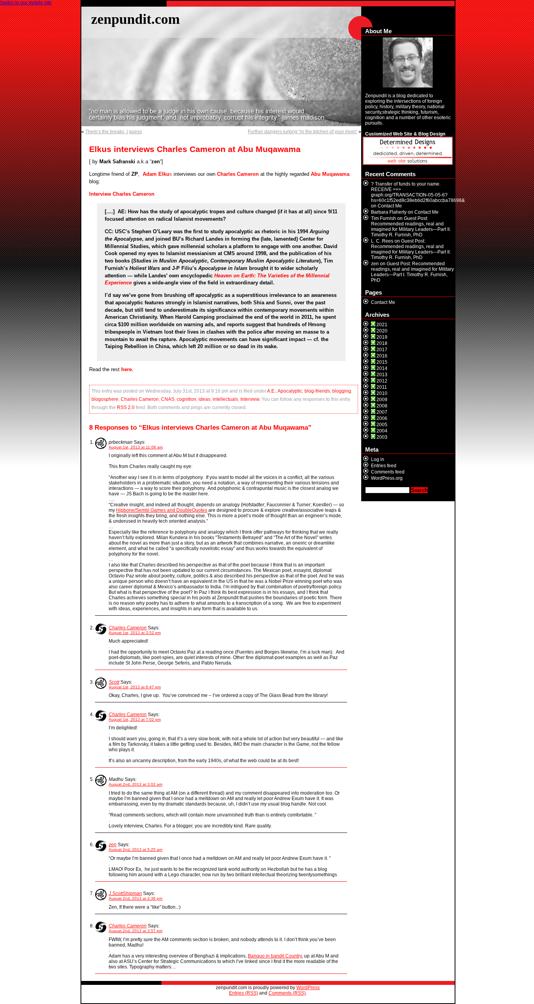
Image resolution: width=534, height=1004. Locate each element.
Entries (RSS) (243, 993)
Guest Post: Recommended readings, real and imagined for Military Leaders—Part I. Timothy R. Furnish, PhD (412, 272)
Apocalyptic (290, 391)
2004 (381, 431)
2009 (381, 399)
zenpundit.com (135, 19)
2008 (381, 406)
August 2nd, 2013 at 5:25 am (135, 849)
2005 (381, 424)
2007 (381, 412)
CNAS (167, 399)
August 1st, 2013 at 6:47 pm (135, 687)
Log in (377, 459)
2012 (381, 381)
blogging (341, 391)
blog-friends (317, 391)
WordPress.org (387, 478)
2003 (381, 437)
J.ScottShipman (125, 893)
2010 (381, 393)
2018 (381, 343)
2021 (381, 324)
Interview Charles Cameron (121, 194)
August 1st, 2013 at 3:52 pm (135, 633)
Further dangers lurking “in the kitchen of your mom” (302, 131)
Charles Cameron (140, 399)
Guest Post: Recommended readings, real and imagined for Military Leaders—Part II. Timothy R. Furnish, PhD (411, 227)
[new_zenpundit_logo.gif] (408, 163)
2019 (381, 337)
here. (127, 369)
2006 (381, 418)
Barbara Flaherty (389, 212)
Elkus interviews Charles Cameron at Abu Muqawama (195, 149)
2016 (381, 356)
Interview (249, 399)
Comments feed (388, 472)
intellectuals (225, 399)
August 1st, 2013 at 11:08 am (136, 447)
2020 (381, 331)
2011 (381, 387)
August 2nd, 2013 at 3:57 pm (135, 931)
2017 (381, 349)
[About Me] (408, 63)
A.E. (271, 391)
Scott (114, 682)
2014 (381, 368)
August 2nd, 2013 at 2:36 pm (135, 898)
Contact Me (390, 206)
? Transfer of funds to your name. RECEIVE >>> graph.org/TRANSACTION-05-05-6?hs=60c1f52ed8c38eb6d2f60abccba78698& (418, 192)
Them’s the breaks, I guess (113, 131)
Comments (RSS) (287, 993)
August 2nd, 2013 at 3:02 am (135, 784)
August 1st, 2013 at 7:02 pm (135, 719)
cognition (186, 399)
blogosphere (104, 399)
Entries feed (383, 465)
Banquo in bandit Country (275, 956)
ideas (204, 399)
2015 (381, 362)
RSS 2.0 (125, 407)
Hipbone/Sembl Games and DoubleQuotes (161, 510)
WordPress (308, 987)
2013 (381, 374)
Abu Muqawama (330, 174)
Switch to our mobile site (26, 2)
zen (112, 844)
